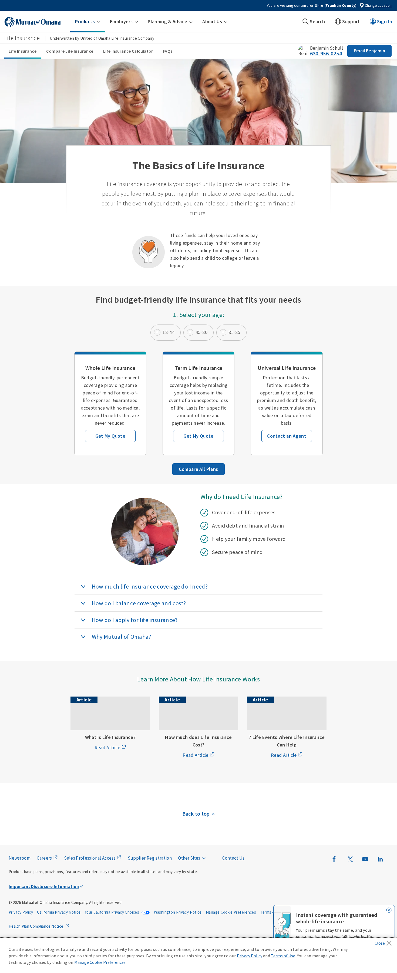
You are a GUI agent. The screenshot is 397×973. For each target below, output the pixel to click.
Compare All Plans (198, 469)
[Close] (384, 942)
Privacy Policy (21, 912)
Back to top (196, 813)
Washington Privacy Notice (178, 912)
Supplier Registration (150, 858)
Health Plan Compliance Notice (36, 926)
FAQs (167, 51)
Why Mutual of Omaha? (121, 636)
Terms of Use (272, 912)
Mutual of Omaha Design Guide (202, 847)
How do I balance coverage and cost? (139, 603)
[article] (110, 403)
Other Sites (189, 858)
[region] (198, 955)
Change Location (378, 5)
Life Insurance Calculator (128, 51)
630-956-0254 (326, 53)
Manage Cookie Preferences (231, 912)
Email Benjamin (369, 51)
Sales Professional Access (90, 858)
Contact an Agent (286, 436)
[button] (87, 21)
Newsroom (20, 858)
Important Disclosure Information (44, 886)
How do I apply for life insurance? (135, 620)
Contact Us (233, 858)
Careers (44, 858)
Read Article (107, 747)
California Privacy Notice (58, 912)
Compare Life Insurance (69, 51)
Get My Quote (110, 436)
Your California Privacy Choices (112, 912)
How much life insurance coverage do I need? (150, 586)
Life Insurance (22, 51)
